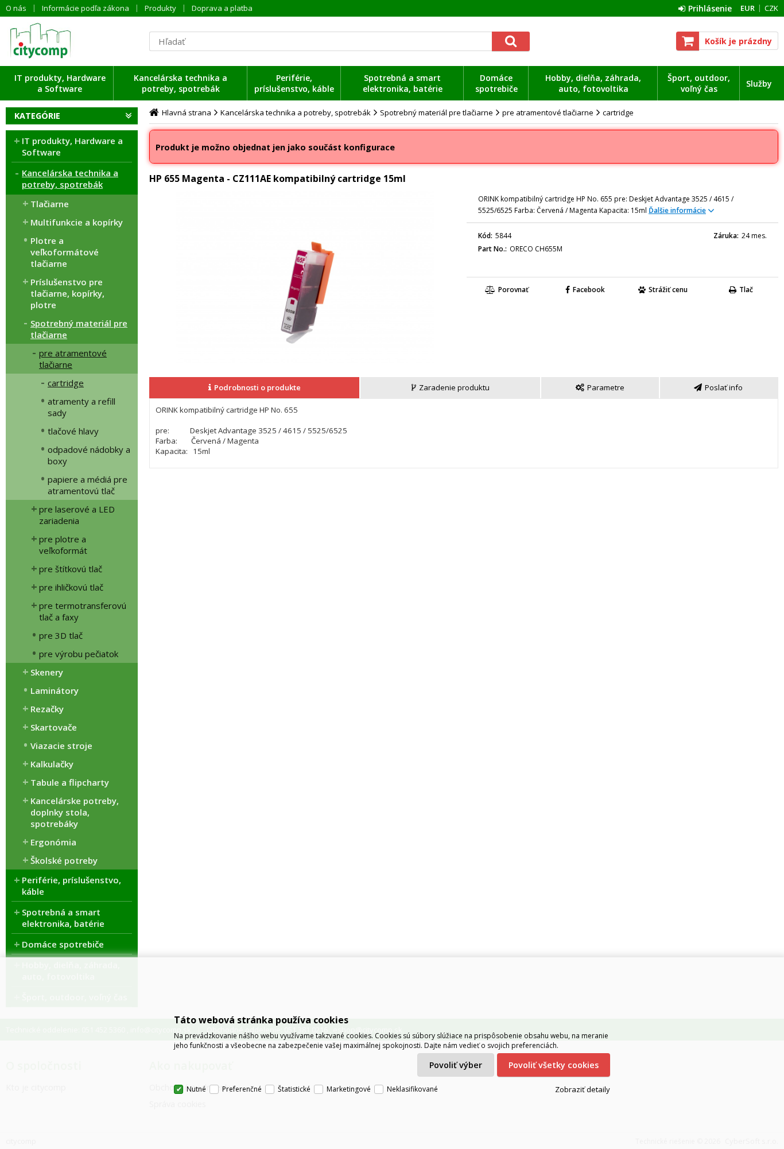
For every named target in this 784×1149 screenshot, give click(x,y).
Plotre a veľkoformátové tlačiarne (64, 252)
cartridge (66, 383)
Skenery (46, 672)
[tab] (254, 388)
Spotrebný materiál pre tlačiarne (78, 328)
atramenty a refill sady (81, 406)
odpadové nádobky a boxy (89, 455)
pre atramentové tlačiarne (73, 358)
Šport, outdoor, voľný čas (698, 83)
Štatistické (294, 1089)
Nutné (196, 1089)
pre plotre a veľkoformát (63, 544)
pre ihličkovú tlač (71, 587)
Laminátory (54, 690)
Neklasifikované (412, 1089)
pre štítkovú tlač (70, 568)
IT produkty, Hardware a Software (60, 83)
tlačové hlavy (73, 431)
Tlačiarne (49, 203)
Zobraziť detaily (582, 1089)
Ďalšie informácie (677, 210)
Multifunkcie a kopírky (76, 222)
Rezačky (47, 709)
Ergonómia (53, 842)
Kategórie (37, 115)
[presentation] (254, 387)
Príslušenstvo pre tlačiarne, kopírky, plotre (67, 293)
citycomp (72, 40)
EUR (747, 8)
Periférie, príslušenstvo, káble (294, 83)
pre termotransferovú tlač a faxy (82, 611)
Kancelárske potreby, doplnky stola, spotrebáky (74, 812)
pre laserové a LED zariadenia (77, 514)
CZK (771, 8)
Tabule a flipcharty (69, 782)
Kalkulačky (51, 764)
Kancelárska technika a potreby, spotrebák (180, 83)
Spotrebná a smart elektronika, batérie (403, 83)
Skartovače (53, 727)
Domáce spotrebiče (496, 83)
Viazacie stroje (61, 745)
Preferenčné (242, 1089)
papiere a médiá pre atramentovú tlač (87, 484)
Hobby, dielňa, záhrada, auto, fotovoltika (593, 83)
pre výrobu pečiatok (78, 653)
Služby (759, 83)
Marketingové (349, 1089)
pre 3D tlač (61, 635)
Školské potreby (64, 860)
